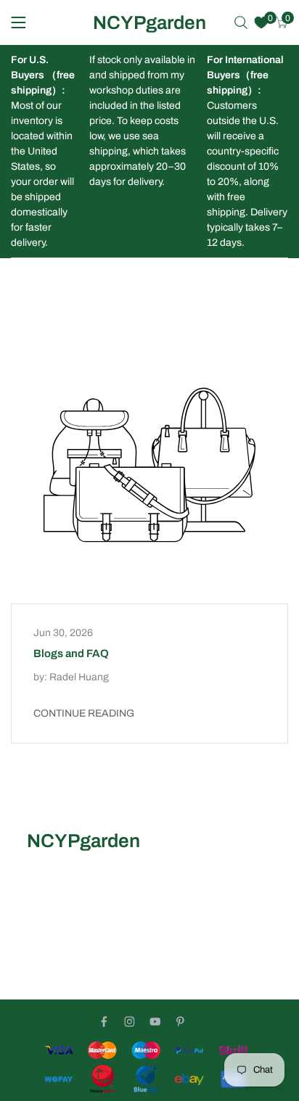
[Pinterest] (180, 1021)
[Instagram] (129, 1021)
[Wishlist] (261, 22)
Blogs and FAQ (71, 653)
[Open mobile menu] (18, 22)
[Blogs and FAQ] (149, 464)
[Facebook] (104, 1021)
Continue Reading (83, 713)
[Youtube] (155, 1021)
